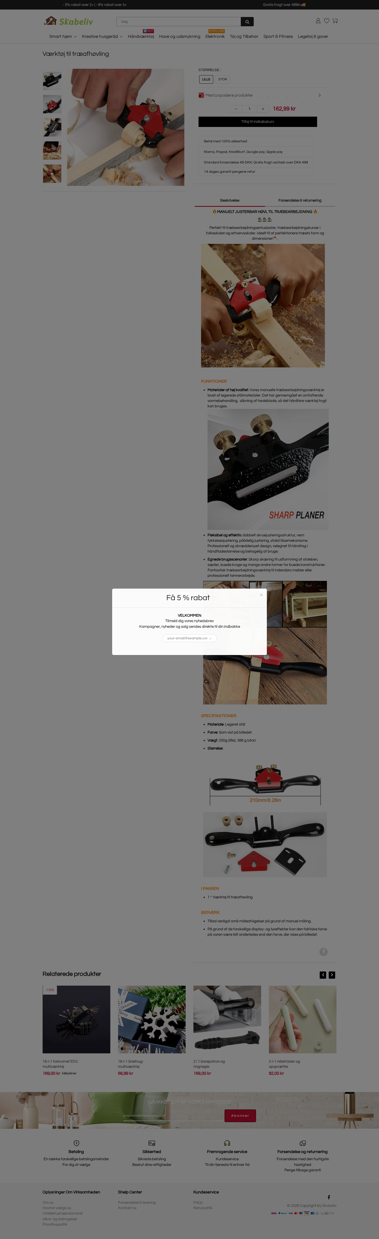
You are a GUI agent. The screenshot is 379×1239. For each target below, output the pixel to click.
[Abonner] (210, 638)
